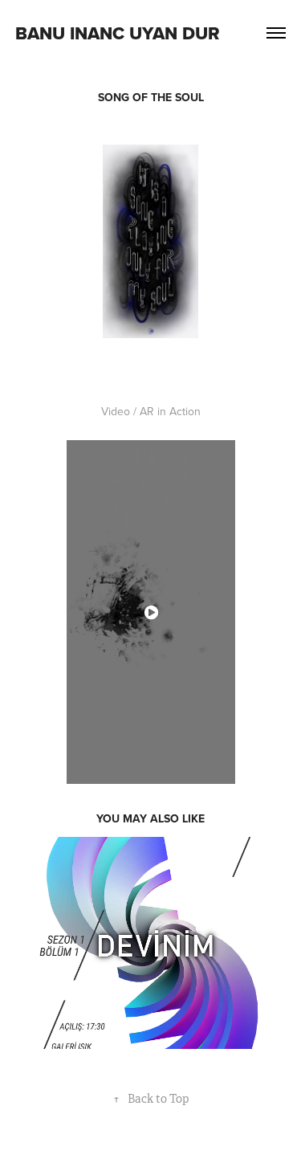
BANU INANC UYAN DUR (117, 33)
